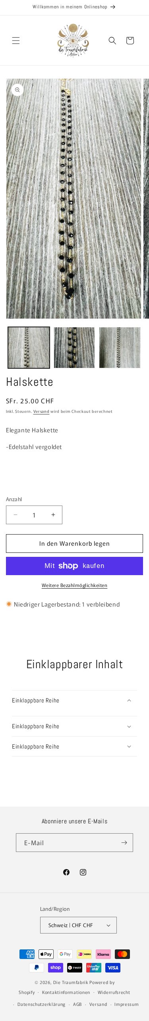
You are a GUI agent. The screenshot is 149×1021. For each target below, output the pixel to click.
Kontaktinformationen (66, 992)
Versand (41, 411)
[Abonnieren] (124, 842)
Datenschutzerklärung (41, 1004)
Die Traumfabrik (71, 982)
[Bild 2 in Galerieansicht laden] (74, 348)
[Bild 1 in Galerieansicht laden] (29, 348)
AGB (77, 1004)
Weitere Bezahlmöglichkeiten (75, 584)
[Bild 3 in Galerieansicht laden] (120, 348)
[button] (16, 40)
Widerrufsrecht (114, 992)
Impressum (126, 1004)
